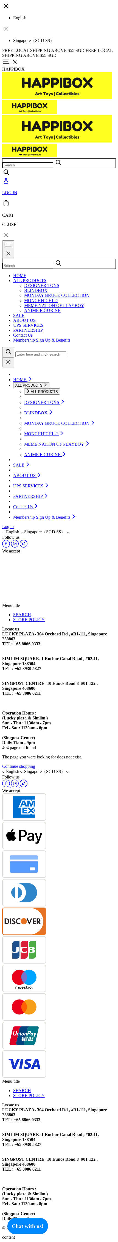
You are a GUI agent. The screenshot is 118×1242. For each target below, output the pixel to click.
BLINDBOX (35, 290)
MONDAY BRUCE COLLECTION (56, 295)
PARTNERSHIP (28, 330)
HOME (19, 275)
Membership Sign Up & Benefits (41, 340)
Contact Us (23, 335)
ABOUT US (24, 320)
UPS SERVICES (28, 325)
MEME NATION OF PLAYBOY (54, 305)
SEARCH (22, 614)
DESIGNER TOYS (41, 285)
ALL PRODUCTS (29, 280)
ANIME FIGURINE (42, 310)
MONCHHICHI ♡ (41, 300)
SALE (18, 315)
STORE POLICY (29, 619)
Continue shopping (18, 766)
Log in (8, 526)
